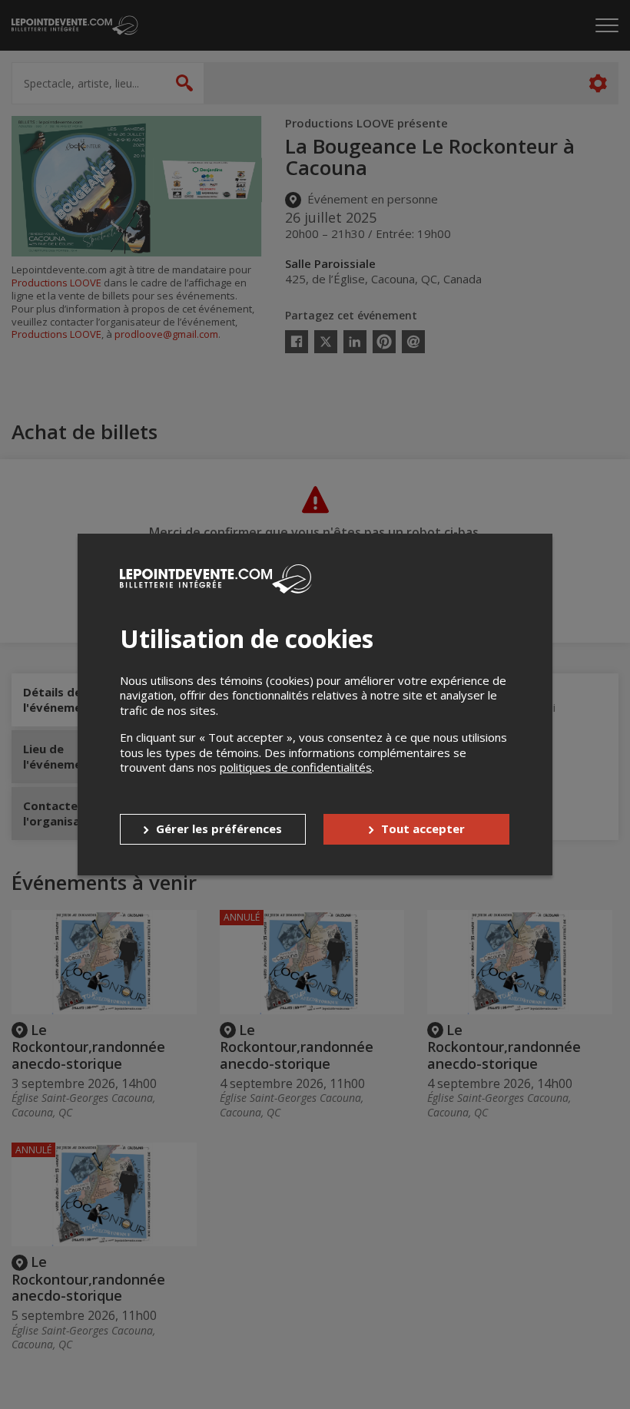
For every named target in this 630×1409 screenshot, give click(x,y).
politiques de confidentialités (296, 767)
